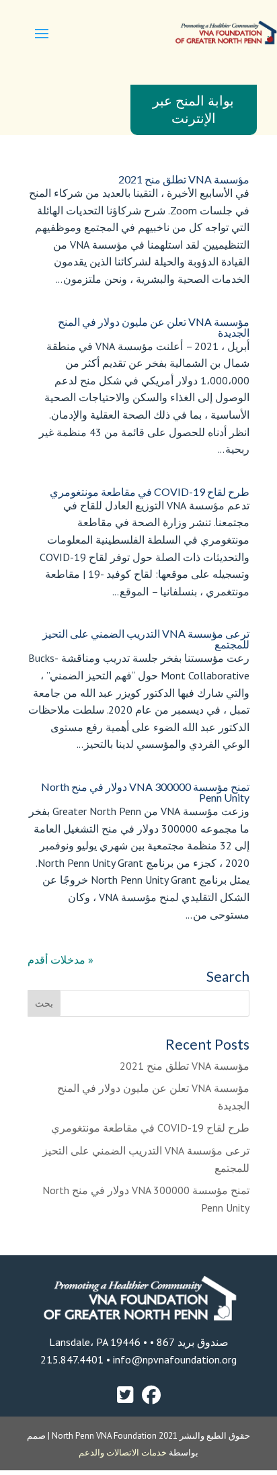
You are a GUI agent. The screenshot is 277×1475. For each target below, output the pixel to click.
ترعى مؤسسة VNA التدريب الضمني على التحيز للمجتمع (145, 638)
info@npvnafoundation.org (173, 1359)
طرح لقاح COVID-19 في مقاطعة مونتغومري (149, 491)
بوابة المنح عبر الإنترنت (193, 109)
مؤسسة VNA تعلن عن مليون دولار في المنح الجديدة (153, 327)
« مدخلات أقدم (60, 959)
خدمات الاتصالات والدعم (124, 1452)
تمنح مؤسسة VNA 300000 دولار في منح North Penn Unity (145, 792)
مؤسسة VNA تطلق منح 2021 (183, 179)
